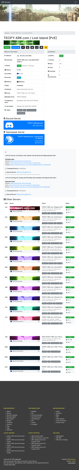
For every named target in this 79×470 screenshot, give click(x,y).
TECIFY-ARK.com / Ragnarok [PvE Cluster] (56, 207)
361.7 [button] (19, 77)
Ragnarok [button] (53, 213)
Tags (8, 428)
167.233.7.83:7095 (17, 341)
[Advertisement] (39, 27)
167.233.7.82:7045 (17, 211)
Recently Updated (12, 415)
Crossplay (34, 424)
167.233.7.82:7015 (17, 251)
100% (61, 55)
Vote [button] (6, 47)
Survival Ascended (36, 415)
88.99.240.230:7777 (17, 321)
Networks (9, 430)
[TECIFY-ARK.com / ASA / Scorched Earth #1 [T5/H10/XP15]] (25, 368)
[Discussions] (32, 47)
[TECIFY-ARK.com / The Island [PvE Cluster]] (25, 248)
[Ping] (37, 47)
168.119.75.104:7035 (17, 371)
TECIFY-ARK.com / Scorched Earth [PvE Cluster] (58, 267)
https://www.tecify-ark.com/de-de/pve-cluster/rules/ (25, 163)
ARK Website (59, 436)
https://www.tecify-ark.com (25, 89)
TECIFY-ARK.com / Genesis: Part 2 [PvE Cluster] (57, 227)
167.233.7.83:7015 (17, 291)
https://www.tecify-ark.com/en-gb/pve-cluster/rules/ (24, 185)
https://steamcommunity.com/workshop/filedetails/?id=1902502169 (31, 165)
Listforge (17, 459)
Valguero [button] (62, 293)
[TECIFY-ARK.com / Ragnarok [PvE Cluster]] (25, 208)
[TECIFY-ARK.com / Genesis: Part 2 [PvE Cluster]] (25, 228)
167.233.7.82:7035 (17, 271)
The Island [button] (62, 253)
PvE (32, 413)
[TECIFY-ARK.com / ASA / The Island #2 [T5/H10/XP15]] (25, 358)
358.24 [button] (69, 322)
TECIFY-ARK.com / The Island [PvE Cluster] (56, 247)
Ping (8, 426)
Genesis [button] (44, 303)
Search (9, 411)
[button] (18, 56)
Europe (21, 73)
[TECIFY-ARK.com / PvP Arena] (25, 318)
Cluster (33, 422)
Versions (9, 424)
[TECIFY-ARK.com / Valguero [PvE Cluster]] (25, 288)
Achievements (60, 419)
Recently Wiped (11, 417)
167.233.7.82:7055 (17, 261)
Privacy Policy (60, 422)
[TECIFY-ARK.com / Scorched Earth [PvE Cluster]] (25, 268)
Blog (57, 415)
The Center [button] (63, 283)
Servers (7, 33)
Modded (33, 411)
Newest (9, 413)
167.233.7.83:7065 (17, 241)
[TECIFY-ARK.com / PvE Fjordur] (25, 238)
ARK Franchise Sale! (37, 436)
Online (19, 65)
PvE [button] (25, 110)
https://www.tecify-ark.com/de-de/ (21, 161)
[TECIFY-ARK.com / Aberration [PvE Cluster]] (25, 258)
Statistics (58, 413)
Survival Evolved (36, 417)
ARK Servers (5, 2)
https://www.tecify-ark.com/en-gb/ (21, 183)
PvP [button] (49, 323)
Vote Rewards (35, 419)
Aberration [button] (45, 263)
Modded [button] (20, 110)
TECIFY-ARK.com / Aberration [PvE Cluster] (56, 257)
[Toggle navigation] (75, 2)
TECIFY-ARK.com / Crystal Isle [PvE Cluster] (56, 307)
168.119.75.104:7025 (17, 361)
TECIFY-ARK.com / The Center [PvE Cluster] (56, 277)
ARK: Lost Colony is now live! (39, 438)
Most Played (10, 419)
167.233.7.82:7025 (17, 281)
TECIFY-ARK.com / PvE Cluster (26, 93)
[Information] (23, 47)
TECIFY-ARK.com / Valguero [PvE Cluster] (55, 287)
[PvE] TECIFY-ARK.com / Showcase (53, 337)
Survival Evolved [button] (31, 110)
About (58, 411)
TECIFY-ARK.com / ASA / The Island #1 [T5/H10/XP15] (59, 347)
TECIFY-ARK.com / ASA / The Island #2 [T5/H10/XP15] (59, 357)
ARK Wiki (58, 438)
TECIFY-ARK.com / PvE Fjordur (52, 237)
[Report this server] (46, 47)
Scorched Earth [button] (55, 273)
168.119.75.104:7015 (17, 351)
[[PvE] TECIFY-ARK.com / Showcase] (25, 338)
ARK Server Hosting (62, 439)
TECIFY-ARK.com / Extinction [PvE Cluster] (56, 217)
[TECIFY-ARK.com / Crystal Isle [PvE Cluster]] (25, 308)
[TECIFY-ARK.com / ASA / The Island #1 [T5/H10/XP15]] (25, 348)
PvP (32, 420)
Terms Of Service (61, 420)
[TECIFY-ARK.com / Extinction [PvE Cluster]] (25, 218)
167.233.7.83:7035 (17, 311)
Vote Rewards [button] (21, 113)
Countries (9, 422)
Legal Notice (71, 463)
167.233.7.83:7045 (17, 231)
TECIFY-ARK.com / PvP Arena (51, 317)
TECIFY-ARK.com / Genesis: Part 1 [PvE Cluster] (57, 297)
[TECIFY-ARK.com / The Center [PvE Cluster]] (25, 278)
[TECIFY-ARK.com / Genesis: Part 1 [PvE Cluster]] (25, 298)
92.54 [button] (69, 352)
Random (9, 420)
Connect (15, 47)
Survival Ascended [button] (55, 351)
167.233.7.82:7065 (17, 221)
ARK (57, 417)
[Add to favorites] (41, 47)
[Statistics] (27, 47)
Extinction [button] (45, 223)
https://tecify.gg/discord (24, 172)
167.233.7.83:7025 (17, 301)
